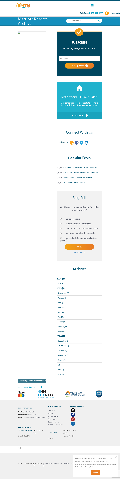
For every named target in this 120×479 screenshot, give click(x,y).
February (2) (62, 326)
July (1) (60, 303)
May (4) (61, 374)
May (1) (60, 283)
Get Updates (78, 65)
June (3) (61, 370)
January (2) (62, 331)
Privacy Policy (48, 464)
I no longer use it (72, 219)
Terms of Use (58, 464)
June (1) (61, 307)
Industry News (62, 381)
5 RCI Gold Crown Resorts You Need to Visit (79, 172)
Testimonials (52, 419)
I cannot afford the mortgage (78, 223)
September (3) (63, 355)
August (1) (62, 298)
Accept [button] (95, 473)
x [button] (116, 456)
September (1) (63, 293)
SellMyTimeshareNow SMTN (38, 381)
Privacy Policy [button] (89, 467)
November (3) (63, 346)
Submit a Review (53, 422)
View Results (79, 252)
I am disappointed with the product (81, 233)
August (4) (62, 360)
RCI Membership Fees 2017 (72, 183)
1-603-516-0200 (33, 415)
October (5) (62, 350)
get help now (77, 116)
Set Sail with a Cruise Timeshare (74, 178)
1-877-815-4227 (96, 13)
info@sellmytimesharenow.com (34, 418)
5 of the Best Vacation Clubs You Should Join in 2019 (79, 167)
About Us (51, 411)
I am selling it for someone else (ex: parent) (78, 239)
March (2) (61, 322)
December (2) (63, 341)
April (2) (61, 317)
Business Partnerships (55, 425)
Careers (51, 414)
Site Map (66, 464)
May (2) (61, 312)
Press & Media (53, 416)
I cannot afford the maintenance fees (81, 228)
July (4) (60, 365)
